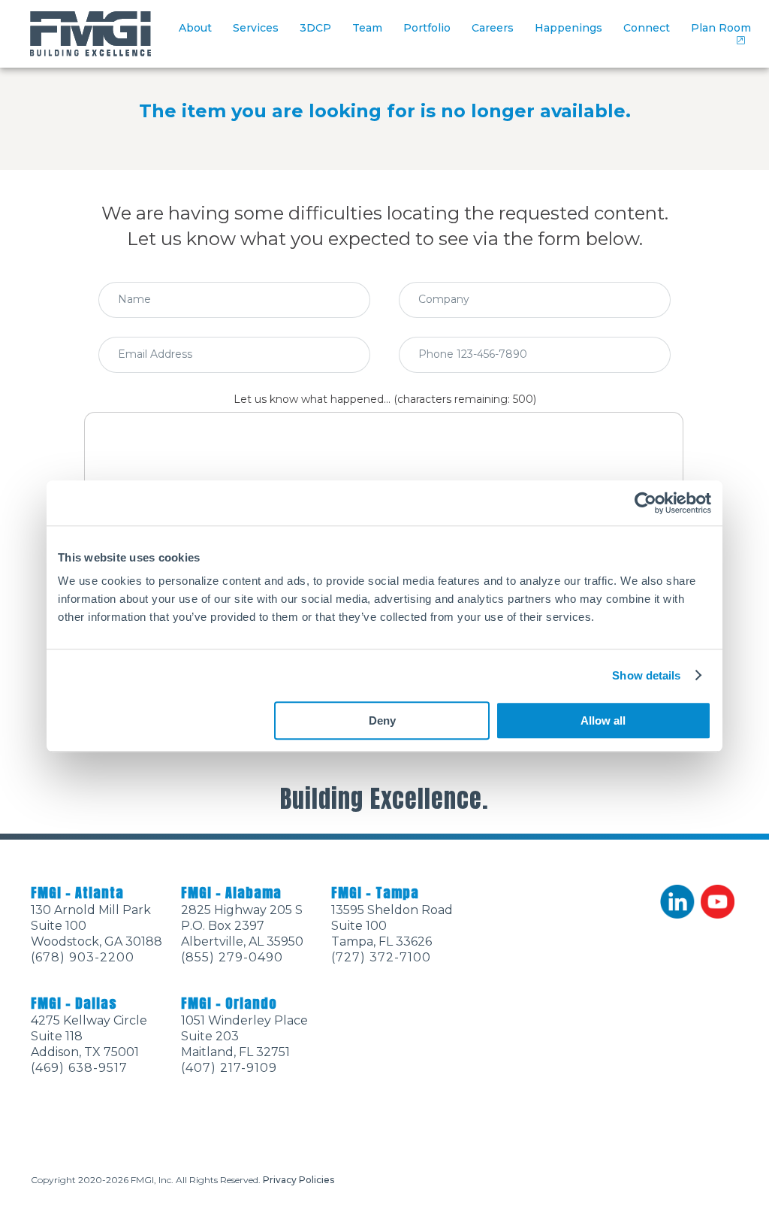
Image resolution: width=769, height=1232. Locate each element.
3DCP (315, 28)
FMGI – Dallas (74, 1003)
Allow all (603, 720)
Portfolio (427, 28)
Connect (646, 28)
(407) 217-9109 (229, 1068)
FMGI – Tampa (375, 892)
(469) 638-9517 (79, 1068)
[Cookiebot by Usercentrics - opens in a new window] (645, 503)
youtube (718, 902)
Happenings (568, 28)
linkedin (677, 902)
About (195, 28)
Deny (382, 720)
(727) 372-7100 (381, 957)
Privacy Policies (298, 1179)
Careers (493, 28)
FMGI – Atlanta (77, 892)
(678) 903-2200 (82, 957)
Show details (646, 675)
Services (256, 28)
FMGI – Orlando (229, 1003)
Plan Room (721, 28)
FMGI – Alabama (231, 892)
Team (367, 28)
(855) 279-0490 (232, 957)
